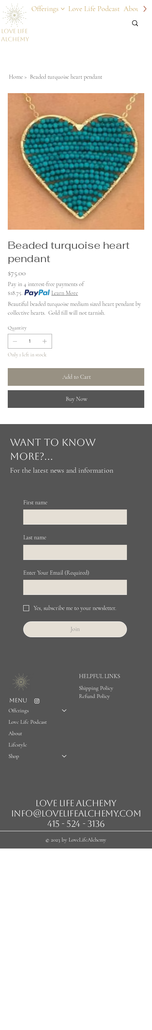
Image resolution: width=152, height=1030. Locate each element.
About (15, 733)
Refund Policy (94, 696)
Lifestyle (17, 744)
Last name (34, 537)
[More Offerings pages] (63, 9)
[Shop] (64, 756)
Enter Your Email (56, 572)
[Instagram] (37, 701)
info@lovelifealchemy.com (76, 813)
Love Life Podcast (27, 722)
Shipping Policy (96, 688)
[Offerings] (64, 710)
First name (35, 502)
